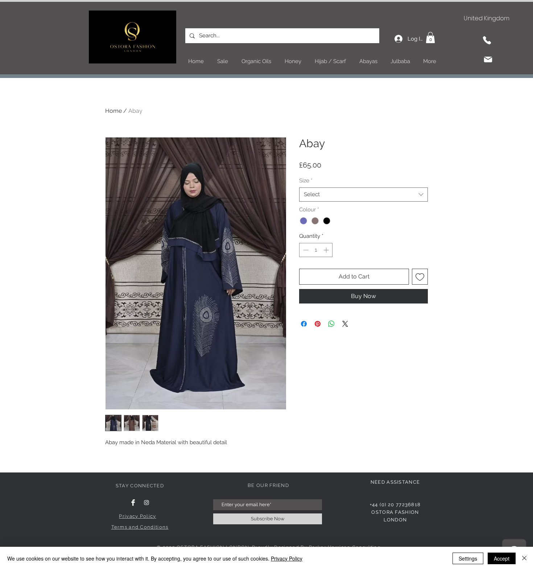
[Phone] (487, 40)
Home (113, 110)
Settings (468, 558)
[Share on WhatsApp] (331, 323)
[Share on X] (345, 323)
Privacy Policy (286, 558)
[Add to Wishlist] (420, 277)
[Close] (524, 558)
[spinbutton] (316, 250)
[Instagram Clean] (146, 502)
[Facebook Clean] (133, 502)
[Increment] (327, 250)
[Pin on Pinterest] (317, 323)
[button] (430, 37)
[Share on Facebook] (303, 323)
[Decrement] (305, 250)
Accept (501, 558)
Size (306, 180)
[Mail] (488, 59)
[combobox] (363, 194)
